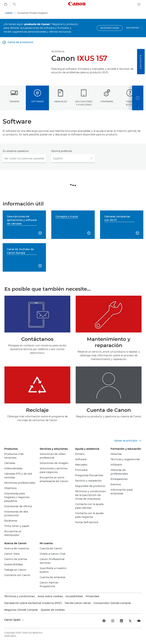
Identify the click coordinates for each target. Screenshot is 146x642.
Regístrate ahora (109, 28)
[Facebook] (104, 620)
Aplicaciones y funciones (83, 103)
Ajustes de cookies (53, 609)
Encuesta (141, 61)
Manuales (60, 101)
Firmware (107, 101)
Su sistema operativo (16, 151)
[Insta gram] (112, 620)
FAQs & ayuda (130, 103)
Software (37, 101)
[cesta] (6, 4)
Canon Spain (12, 619)
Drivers (14, 101)
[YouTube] (138, 620)
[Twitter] (130, 620)
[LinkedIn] (121, 620)
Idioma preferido (61, 151)
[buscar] (14, 4)
